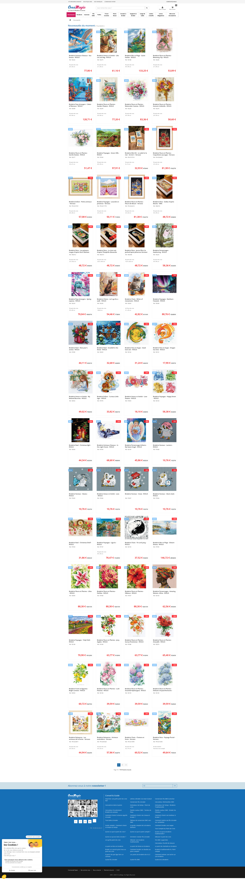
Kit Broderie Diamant (74, 1)
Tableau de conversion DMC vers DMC (140, 821)
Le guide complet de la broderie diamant (140, 826)
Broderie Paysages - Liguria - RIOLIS (106, 543)
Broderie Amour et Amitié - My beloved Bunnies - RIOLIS (79, 397)
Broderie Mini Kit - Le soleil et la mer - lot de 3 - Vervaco (136, 154)
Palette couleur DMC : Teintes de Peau (140, 811)
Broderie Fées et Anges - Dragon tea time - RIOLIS (164, 349)
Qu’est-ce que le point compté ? (140, 832)
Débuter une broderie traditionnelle (137, 841)
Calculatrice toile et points (113, 805)
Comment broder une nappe (164, 825)
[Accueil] (70, 20)
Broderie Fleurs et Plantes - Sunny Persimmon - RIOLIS (134, 641)
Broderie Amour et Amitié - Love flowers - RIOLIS (136, 397)
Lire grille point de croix (112, 840)
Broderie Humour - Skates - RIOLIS (78, 495)
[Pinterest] (85, 822)
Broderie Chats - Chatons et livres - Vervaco (134, 738)
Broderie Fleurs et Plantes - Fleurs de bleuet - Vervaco (134, 202)
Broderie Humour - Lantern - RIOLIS (163, 446)
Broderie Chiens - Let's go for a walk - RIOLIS (107, 300)
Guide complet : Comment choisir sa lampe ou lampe (116, 826)
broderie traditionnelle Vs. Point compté (165, 850)
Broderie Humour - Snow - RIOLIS (136, 494)
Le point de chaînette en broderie (166, 846)
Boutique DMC (87, 1)
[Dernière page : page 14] (126, 764)
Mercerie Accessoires (172, 14)
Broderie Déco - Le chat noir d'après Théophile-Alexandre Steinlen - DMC (107, 252)
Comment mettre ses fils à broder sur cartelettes (166, 821)
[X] (89, 822)
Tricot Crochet (106, 14)
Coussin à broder (123, 14)
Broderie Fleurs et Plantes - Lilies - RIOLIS (80, 592)
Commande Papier (109, 1)
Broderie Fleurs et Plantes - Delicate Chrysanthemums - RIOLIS (162, 690)
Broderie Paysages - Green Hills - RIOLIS (108, 154)
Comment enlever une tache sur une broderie (165, 855)
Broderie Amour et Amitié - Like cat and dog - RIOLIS (108, 56)
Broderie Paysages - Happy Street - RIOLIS (164, 397)
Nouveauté (71, 15)
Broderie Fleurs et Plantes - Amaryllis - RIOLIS (162, 641)
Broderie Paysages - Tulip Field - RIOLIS (80, 641)
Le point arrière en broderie (114, 846)
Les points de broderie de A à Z (140, 854)
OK (175, 786)
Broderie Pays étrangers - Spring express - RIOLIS (80, 300)
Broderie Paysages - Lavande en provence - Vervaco (108, 202)
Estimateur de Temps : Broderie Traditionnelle (165, 806)
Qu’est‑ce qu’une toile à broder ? (115, 837)
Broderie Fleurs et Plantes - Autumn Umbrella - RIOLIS (162, 105)
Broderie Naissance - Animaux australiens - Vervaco (107, 738)
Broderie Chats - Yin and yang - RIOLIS (135, 543)
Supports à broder (133, 14)
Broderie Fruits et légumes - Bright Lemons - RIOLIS (78, 689)
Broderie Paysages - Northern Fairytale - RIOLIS (163, 300)
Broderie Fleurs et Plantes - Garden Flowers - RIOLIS (106, 105)
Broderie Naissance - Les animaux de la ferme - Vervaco (79, 738)
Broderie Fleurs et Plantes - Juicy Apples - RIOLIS (108, 641)
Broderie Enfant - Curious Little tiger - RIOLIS (107, 397)
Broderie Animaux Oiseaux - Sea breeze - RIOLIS (80, 56)
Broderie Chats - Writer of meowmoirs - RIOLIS (134, 300)
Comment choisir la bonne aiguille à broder (116, 816)
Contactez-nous (171, 1)
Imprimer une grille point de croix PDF (116, 800)
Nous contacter (97, 870)
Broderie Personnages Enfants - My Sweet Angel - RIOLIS (136, 446)
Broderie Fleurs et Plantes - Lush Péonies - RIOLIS (108, 689)
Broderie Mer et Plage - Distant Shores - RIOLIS (163, 543)
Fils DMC (93, 14)
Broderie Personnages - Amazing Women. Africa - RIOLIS (164, 592)
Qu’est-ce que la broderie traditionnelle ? (163, 833)
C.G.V (118, 870)
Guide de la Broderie (161, 859)
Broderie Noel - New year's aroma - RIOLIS (78, 349)
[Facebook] (75, 822)
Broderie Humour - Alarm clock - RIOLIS (164, 495)
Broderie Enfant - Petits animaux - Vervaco (80, 202)
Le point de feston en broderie (140, 846)
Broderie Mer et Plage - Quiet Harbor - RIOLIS (135, 56)
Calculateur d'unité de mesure (165, 843)
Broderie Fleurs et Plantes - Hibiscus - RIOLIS (134, 592)
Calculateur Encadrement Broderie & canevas (113, 811)
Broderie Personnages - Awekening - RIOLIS (161, 251)
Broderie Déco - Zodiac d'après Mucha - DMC (163, 202)
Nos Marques (98, 1)
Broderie (79, 15)
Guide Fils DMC (135, 859)
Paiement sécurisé (109, 870)
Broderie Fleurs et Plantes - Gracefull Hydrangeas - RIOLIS (135, 689)
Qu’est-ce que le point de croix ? (115, 832)
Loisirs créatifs (151, 14)
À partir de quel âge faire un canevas (114, 855)
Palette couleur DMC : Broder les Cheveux (165, 811)
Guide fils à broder (111, 859)
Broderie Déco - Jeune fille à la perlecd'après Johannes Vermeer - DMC (136, 252)
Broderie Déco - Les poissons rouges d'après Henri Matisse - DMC (79, 252)
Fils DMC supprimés (161, 840)
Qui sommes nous (85, 870)
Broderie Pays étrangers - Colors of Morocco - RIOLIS (80, 105)
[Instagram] (80, 822)
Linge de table (142, 14)
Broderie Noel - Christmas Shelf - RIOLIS (80, 543)
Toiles (99, 15)
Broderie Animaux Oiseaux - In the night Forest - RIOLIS (107, 446)
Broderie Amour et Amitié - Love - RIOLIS (108, 495)
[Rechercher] (147, 7)
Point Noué (114, 14)
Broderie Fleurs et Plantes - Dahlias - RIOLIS (106, 592)
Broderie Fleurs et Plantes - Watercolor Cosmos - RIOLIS (134, 105)
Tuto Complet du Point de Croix (165, 828)
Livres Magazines (161, 14)
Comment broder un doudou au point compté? (140, 850)
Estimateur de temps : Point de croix (140, 806)
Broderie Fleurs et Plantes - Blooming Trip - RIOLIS (162, 56)
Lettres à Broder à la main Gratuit (141, 799)
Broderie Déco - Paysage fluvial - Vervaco (164, 738)
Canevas (86, 15)
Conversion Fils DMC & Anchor (164, 799)
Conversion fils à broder (137, 802)
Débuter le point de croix (163, 837)
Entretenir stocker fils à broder (140, 837)
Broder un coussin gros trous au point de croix (115, 850)
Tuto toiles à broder (111, 820)
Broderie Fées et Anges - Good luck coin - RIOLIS (135, 349)
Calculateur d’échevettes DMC (164, 802)
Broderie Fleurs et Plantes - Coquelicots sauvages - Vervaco (164, 154)
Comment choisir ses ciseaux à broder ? (140, 816)
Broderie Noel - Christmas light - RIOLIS (80, 446)
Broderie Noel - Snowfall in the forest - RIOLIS (107, 349)
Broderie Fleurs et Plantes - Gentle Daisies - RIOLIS (78, 154)
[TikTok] (94, 822)
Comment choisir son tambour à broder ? (165, 816)
